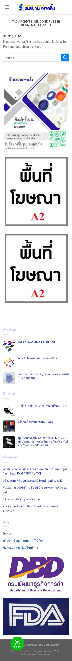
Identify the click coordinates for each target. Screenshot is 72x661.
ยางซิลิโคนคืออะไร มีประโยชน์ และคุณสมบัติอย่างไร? (30, 508)
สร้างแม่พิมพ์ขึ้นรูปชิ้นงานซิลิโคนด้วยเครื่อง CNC (33, 480)
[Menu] (7, 7)
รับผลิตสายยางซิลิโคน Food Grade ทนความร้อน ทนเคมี (35, 490)
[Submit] (65, 57)
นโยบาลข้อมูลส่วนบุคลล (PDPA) (23, 540)
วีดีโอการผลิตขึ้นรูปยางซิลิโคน (22, 499)
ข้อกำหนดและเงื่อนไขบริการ (20, 547)
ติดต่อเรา (8, 533)
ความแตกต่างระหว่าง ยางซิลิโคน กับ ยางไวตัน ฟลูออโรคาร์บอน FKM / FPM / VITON (35, 471)
